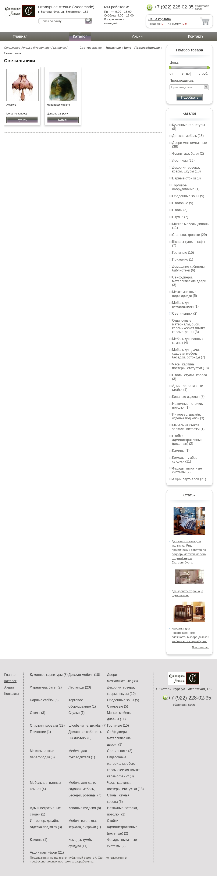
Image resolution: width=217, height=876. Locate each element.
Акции (137, 36)
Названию (114, 47)
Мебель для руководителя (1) (185, 304)
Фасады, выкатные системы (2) (187, 470)
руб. (205, 73)
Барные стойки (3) (186, 178)
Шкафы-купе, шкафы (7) (87, 725)
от (171, 73)
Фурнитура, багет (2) (188, 153)
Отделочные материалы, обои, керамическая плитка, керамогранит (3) (189, 326)
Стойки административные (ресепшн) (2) (187, 439)
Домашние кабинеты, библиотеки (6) (189, 268)
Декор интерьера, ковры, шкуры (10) (186, 169)
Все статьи (200, 647)
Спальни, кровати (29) (189, 235)
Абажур (11, 104)
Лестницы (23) (183, 160)
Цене (129, 47)
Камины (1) (180, 450)
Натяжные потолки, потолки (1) (187, 405)
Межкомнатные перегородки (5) (184, 294)
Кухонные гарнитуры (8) (49, 674)
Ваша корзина (159, 19)
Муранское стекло (58, 104)
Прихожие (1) (182, 259)
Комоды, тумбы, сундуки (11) (184, 459)
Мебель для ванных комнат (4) (187, 340)
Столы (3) (179, 210)
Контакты (196, 36)
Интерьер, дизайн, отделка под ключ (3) (188, 416)
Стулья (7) (180, 217)
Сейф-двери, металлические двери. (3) (189, 281)
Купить (22, 119)
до (188, 73)
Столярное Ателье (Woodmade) (27, 47)
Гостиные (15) (183, 252)
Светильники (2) (184, 313)
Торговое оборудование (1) (185, 187)
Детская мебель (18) (188, 136)
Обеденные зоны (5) (188, 196)
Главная (20, 36)
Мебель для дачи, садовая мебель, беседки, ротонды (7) (188, 353)
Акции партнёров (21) (189, 479)
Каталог (80, 36)
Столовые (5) (182, 203)
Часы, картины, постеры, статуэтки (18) (190, 366)
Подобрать (189, 97)
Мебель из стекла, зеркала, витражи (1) (188, 427)
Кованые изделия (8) (188, 396)
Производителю (148, 47)
